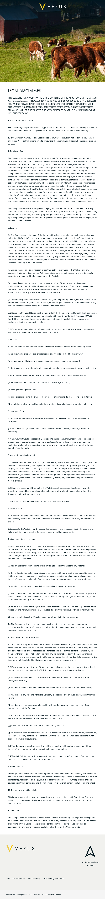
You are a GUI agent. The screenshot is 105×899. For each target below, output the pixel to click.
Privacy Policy (34, 878)
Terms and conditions (15, 878)
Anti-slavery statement (54, 878)
